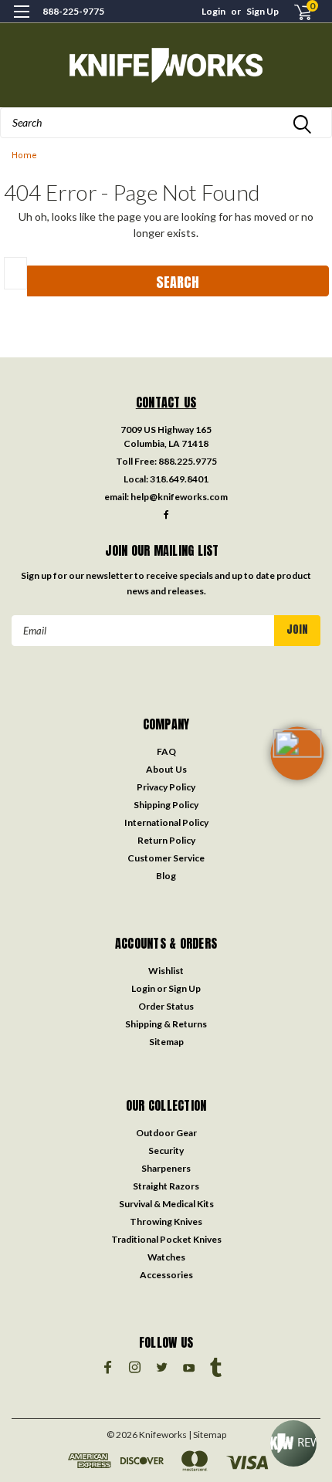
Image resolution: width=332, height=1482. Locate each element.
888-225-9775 (73, 11)
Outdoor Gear (166, 1133)
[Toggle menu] (21, 21)
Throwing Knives (166, 1221)
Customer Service (166, 858)
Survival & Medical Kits (166, 1204)
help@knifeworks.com (179, 496)
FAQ (166, 751)
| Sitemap (207, 1434)
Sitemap (166, 1041)
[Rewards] (293, 1443)
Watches (166, 1257)
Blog (166, 875)
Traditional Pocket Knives (166, 1239)
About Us (166, 769)
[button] (297, 778)
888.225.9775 (187, 461)
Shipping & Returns (166, 1024)
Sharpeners (166, 1168)
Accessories (166, 1275)
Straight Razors (166, 1186)
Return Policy (166, 840)
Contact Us (166, 402)
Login (213, 11)
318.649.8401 (179, 479)
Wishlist (166, 970)
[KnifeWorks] (166, 65)
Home (24, 156)
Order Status (166, 1006)
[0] (294, 12)
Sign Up (262, 11)
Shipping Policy (166, 804)
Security (166, 1150)
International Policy (166, 822)
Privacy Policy (166, 787)
